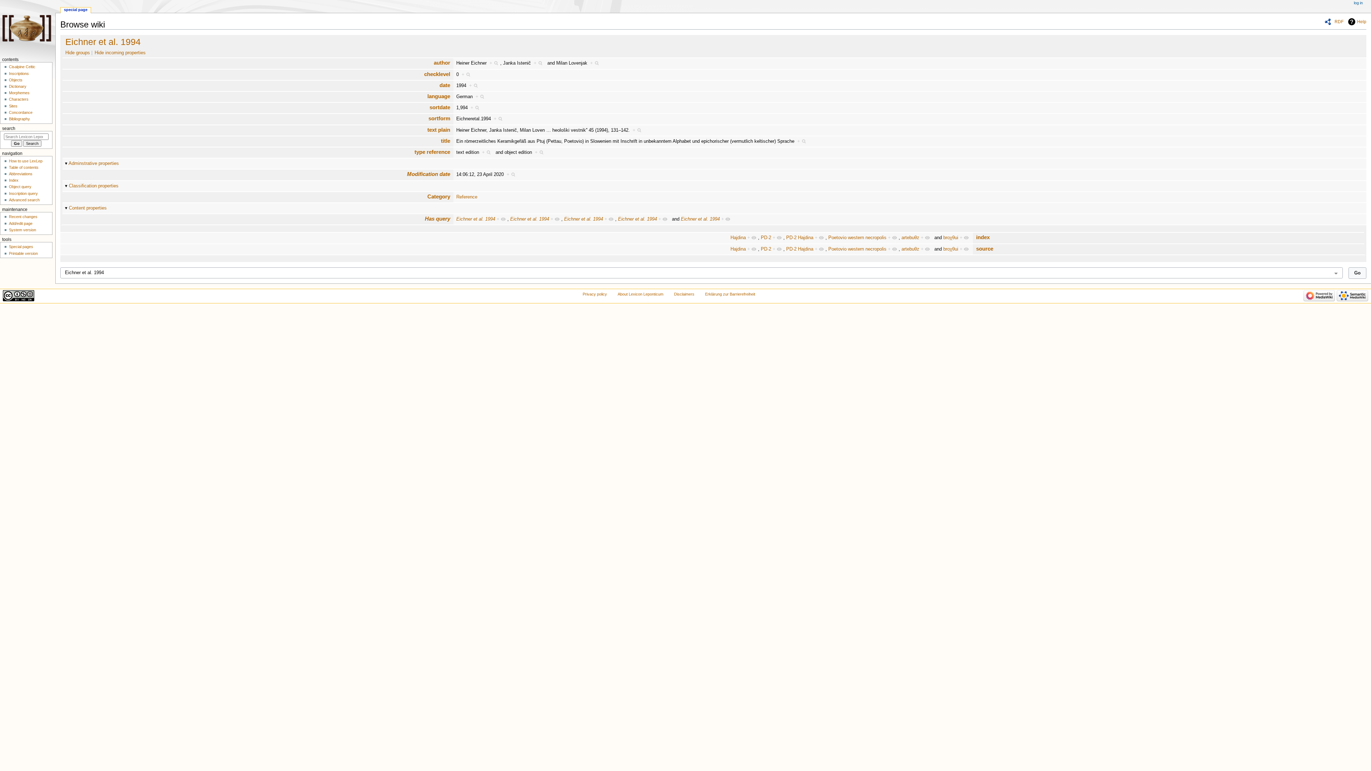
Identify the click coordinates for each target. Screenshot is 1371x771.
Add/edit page (20, 223)
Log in (1358, 3)
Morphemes (19, 93)
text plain (438, 130)
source (984, 249)
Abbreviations (20, 174)
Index (14, 180)
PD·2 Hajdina (799, 237)
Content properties (88, 208)
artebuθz (910, 237)
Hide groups (77, 52)
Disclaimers (684, 294)
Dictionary (17, 86)
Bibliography (19, 119)
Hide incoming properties (120, 52)
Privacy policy (595, 294)
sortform (439, 118)
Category (438, 196)
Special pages (21, 247)
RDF (1339, 21)
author (442, 63)
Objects (15, 80)
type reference (432, 152)
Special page (75, 9)
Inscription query (23, 193)
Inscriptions (19, 73)
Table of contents (24, 167)
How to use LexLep (25, 161)
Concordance (20, 112)
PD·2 (766, 237)
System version (22, 230)
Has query (437, 219)
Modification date (428, 174)
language (438, 96)
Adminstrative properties (94, 163)
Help (1361, 21)
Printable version (23, 253)
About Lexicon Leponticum (640, 294)
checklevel (437, 74)
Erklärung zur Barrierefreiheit (730, 294)
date (445, 85)
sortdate (440, 107)
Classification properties (94, 185)
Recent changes (23, 217)
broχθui (950, 237)
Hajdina (738, 237)
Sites (13, 106)
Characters (19, 99)
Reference (466, 197)
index (983, 237)
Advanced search (24, 200)
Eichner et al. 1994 (103, 42)
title (445, 141)
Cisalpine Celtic (22, 67)
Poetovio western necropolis (857, 237)
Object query (20, 187)
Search (8, 128)
